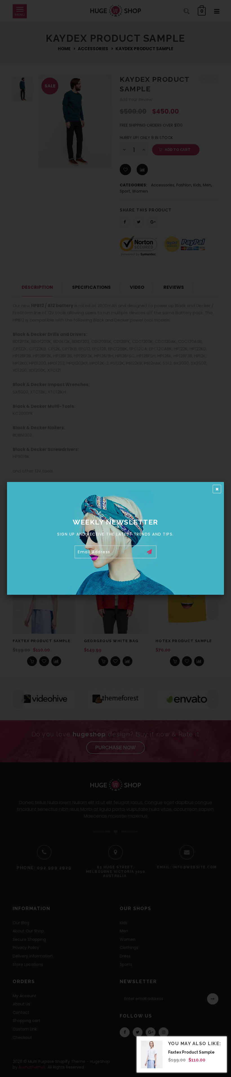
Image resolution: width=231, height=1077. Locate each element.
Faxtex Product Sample (191, 1052)
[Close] (217, 489)
